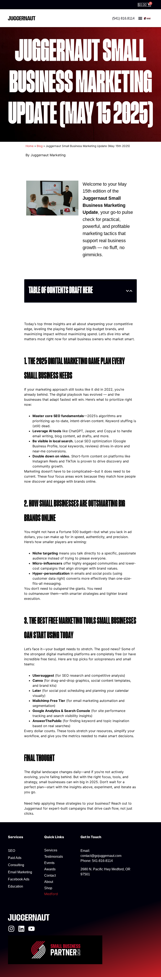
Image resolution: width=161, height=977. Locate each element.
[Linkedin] (21, 928)
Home (30, 146)
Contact (50, 875)
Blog (40, 146)
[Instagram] (11, 928)
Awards (50, 869)
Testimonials (53, 856)
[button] (140, 18)
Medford (51, 894)
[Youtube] (31, 928)
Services (50, 850)
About (48, 882)
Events (49, 863)
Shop (48, 888)
